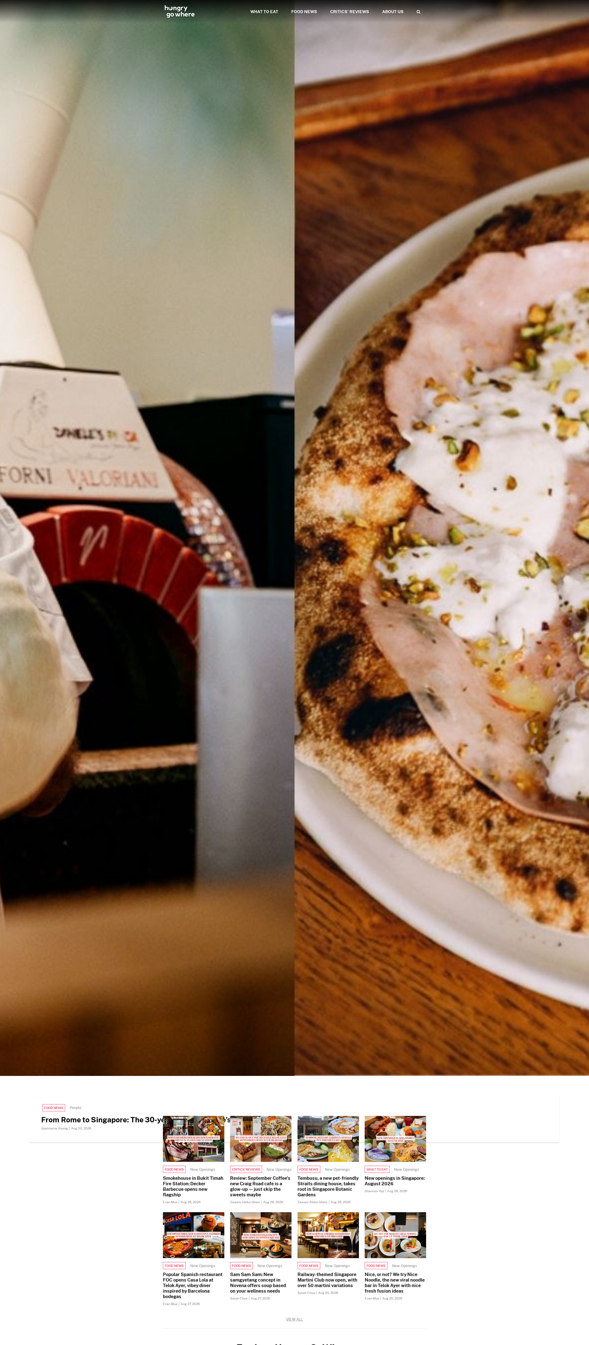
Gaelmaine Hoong (55, 1128)
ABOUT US (393, 11)
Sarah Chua (239, 1298)
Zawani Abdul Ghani (245, 1202)
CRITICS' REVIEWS (349, 11)
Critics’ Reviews (246, 1169)
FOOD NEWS (304, 11)
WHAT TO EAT (264, 11)
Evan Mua (170, 1202)
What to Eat (377, 1169)
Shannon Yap (375, 1191)
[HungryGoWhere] (179, 11)
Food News (53, 1107)
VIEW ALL (294, 1319)
